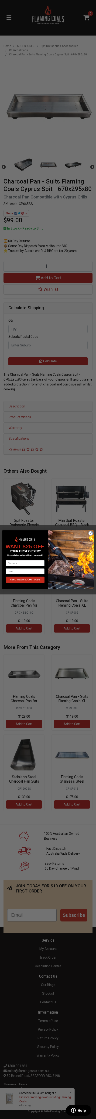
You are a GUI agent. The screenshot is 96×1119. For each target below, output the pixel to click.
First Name (10, 558)
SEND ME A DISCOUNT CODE (25, 580)
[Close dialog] (91, 533)
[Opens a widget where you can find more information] (78, 1111)
